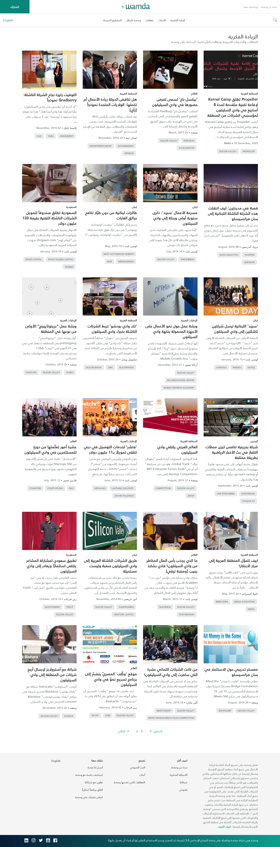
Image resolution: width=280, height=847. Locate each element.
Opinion (129, 153)
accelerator (186, 148)
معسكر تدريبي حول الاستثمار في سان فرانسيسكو (231, 671)
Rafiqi (251, 367)
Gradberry (66, 136)
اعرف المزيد (224, 826)
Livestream (248, 493)
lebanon (249, 262)
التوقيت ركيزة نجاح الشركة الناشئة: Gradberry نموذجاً (50, 97)
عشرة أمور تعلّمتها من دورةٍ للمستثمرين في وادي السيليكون (51, 449)
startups (31, 372)
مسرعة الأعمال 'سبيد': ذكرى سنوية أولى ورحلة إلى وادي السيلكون (175, 218)
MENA (251, 609)
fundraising (126, 607)
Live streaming (226, 493)
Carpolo (221, 367)
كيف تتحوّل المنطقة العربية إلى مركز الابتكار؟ (233, 563)
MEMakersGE (126, 261)
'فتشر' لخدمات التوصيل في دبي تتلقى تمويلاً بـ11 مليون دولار (110, 449)
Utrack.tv (248, 501)
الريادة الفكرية (177, 20)
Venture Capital (124, 614)
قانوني (183, 789)
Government (126, 146)
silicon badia (94, 367)
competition (163, 488)
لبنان (195, 206)
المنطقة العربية (249, 93)
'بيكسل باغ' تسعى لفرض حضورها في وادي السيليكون (175, 101)
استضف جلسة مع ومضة (89, 774)
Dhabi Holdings (124, 495)
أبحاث (142, 774)
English (8, 20)
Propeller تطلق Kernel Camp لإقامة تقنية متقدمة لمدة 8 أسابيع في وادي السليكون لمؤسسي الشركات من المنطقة (232, 107)
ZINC (110, 367)
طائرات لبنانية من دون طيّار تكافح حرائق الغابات (111, 215)
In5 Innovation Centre (180, 380)
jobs (107, 715)
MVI (71, 488)
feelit (69, 607)
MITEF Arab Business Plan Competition (171, 718)
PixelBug (189, 140)
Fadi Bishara (186, 614)
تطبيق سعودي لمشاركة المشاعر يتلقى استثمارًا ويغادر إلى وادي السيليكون (51, 566)
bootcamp (225, 710)
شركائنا (183, 782)
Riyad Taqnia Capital (60, 259)
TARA (51, 136)
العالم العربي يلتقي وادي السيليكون (177, 449)
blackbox (165, 607)
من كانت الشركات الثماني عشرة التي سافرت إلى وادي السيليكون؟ (171, 671)
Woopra (250, 255)
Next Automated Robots (119, 254)
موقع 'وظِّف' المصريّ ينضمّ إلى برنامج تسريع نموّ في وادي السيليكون (111, 679)
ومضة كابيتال (133, 20)
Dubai (69, 372)
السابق (158, 731)
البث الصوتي (137, 767)
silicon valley (227, 151)
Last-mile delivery (123, 488)
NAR (109, 261)
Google (68, 716)
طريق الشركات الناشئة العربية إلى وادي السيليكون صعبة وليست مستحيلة (110, 566)
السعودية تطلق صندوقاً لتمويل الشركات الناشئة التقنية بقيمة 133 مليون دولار (49, 218)
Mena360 (99, 488)
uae (39, 136)
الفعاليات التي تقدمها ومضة (129, 782)
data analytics (229, 255)
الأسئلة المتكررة (178, 774)
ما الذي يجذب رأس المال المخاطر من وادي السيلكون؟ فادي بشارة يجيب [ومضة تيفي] (172, 566)
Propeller (249, 151)
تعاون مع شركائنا (94, 782)
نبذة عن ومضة (269, 6)
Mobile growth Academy (178, 387)
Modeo (237, 367)
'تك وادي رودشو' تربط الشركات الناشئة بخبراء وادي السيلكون (112, 328)
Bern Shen (222, 601)
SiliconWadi (126, 367)
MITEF (191, 495)
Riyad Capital (34, 259)
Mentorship (164, 710)
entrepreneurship (101, 146)
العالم (194, 93)
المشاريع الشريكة (112, 20)
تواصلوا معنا (251, 6)
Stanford (35, 488)
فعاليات (149, 20)
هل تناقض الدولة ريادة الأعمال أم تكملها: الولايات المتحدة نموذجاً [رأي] (110, 104)
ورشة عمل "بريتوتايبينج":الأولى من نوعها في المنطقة (51, 328)
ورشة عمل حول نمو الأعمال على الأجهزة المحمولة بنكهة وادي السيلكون (172, 331)
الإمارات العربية (189, 320)
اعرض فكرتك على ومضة (89, 797)
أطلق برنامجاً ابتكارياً (92, 789)
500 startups (55, 488)
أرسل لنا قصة (95, 767)
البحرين (254, 441)
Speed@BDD (187, 259)
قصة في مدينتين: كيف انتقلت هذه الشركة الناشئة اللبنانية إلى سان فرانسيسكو (233, 213)
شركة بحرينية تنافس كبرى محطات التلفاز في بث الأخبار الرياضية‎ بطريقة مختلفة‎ (232, 452)
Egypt (95, 715)
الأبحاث (162, 20)
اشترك (14, 7)
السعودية (71, 206)
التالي (121, 731)
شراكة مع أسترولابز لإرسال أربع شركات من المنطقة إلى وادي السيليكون (52, 674)
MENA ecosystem (244, 601)
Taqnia (69, 267)
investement (52, 607)
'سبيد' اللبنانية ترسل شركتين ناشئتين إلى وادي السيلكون (235, 328)
